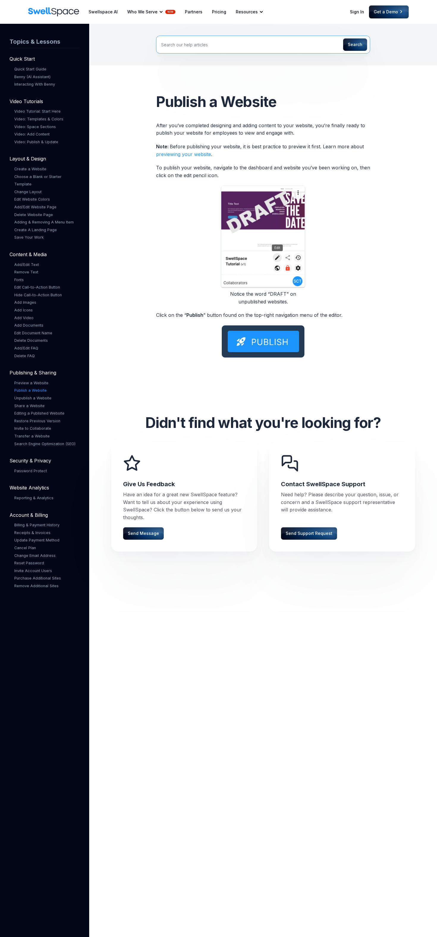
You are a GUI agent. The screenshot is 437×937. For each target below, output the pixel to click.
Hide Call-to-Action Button (38, 294)
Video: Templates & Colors (38, 119)
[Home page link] (53, 12)
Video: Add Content (32, 134)
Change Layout (28, 191)
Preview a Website (31, 382)
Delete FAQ (24, 355)
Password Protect (30, 470)
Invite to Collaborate (32, 428)
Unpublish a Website (32, 398)
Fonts (19, 279)
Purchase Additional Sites (37, 578)
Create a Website (30, 169)
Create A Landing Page (35, 229)
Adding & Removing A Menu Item (44, 222)
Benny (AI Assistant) (32, 76)
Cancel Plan (25, 547)
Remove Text (26, 272)
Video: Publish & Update (36, 141)
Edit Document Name (33, 332)
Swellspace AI (103, 11)
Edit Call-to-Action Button (37, 287)
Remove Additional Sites (36, 585)
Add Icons (23, 310)
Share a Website (29, 405)
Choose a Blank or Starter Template (38, 180)
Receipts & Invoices (32, 532)
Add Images (25, 302)
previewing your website (183, 154)
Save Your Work (29, 237)
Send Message (143, 533)
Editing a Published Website (39, 413)
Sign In (357, 11)
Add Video (24, 317)
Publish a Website (30, 390)
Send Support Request (309, 533)
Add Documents (28, 325)
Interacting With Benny (34, 84)
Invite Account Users (33, 570)
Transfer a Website (32, 436)
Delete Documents (31, 340)
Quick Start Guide (30, 69)
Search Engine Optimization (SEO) (45, 443)
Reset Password (29, 563)
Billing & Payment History (36, 525)
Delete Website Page (33, 214)
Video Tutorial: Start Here (37, 111)
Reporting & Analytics (34, 498)
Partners (193, 11)
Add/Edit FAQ (26, 348)
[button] (151, 11)
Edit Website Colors (32, 199)
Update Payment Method (36, 540)
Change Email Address (35, 555)
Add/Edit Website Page (35, 207)
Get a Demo (388, 11)
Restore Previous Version (37, 420)
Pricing (219, 11)
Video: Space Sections (35, 126)
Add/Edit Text (26, 264)
